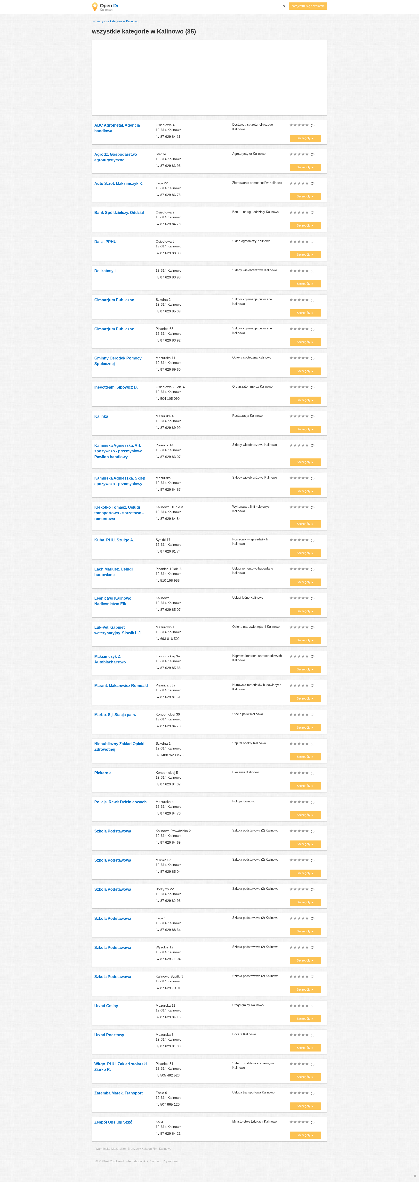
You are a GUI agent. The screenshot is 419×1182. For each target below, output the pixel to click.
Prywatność (171, 1161)
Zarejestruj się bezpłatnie (308, 6)
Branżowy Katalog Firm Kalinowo (149, 1148)
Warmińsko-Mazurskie (110, 1148)
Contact (155, 1161)
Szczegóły (304, 138)
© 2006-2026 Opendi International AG (122, 1161)
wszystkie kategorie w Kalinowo (117, 21)
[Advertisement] (209, 78)
